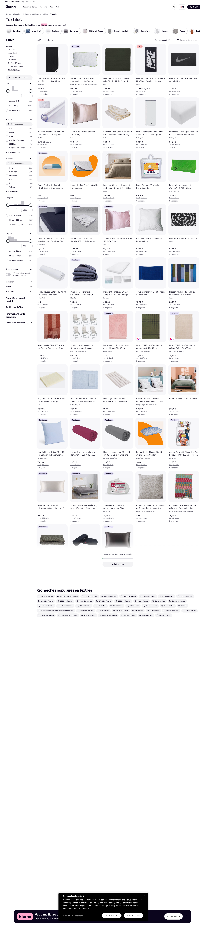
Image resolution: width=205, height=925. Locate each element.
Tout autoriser (133, 915)
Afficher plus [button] (118, 564)
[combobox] (163, 40)
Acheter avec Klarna (12, 2)
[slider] (7, 91)
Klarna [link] (8, 14)
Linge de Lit (12, 53)
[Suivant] (196, 31)
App (51, 7)
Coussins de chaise (15, 66)
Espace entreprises (28, 2)
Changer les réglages (73, 915)
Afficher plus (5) (14, 70)
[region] (103, 907)
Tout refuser (112, 915)
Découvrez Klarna (30, 7)
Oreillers (11, 56)
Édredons (11, 50)
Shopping (43, 7)
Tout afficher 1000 (13, 152)
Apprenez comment (57, 25)
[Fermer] (144, 895)
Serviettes (12, 60)
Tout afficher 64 (12, 191)
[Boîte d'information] (52, 40)
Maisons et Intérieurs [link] (31, 14)
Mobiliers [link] (45, 14)
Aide (58, 7)
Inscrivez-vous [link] (173, 916)
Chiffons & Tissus (14, 63)
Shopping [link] (17, 14)
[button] (182, 7)
